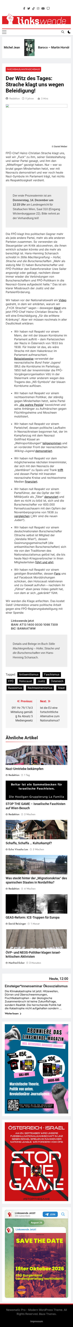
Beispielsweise (23, 358)
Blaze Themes (47, 1313)
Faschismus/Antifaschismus (23, 69)
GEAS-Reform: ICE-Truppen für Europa (33, 917)
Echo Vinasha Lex (18, 849)
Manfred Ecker (17, 963)
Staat (61, 688)
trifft (60, 470)
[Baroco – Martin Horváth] (22, 47)
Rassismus (15, 688)
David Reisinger (17, 923)
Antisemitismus (28, 674)
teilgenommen (52, 443)
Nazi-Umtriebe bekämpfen (24, 769)
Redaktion (14, 98)
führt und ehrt (44, 562)
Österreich (57, 681)
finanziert (31, 481)
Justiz (41, 681)
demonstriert (43, 451)
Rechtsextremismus (40, 688)
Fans (57, 573)
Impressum (36, 1321)
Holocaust (25, 681)
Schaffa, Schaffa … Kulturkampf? (29, 843)
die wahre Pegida (31, 405)
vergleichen (22, 516)
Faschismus (51, 674)
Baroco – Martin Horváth (47, 47)
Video (62, 300)
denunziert (51, 496)
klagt (57, 308)
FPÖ (10, 681)
